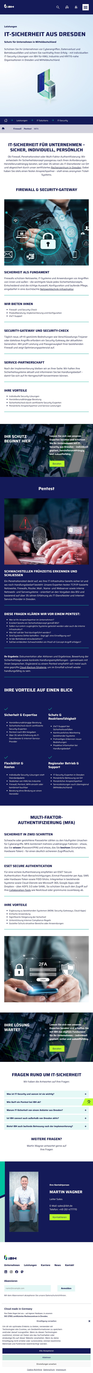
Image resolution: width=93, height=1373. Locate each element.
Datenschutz (49, 1369)
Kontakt (69, 1265)
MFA (36, 129)
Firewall (17, 129)
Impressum (61, 1369)
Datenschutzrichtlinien (56, 1295)
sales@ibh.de (65, 1206)
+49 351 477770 (68, 1209)
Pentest (28, 129)
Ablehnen (46, 1357)
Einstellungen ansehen (46, 1364)
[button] (89, 1321)
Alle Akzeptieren (46, 1351)
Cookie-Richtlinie (34, 1369)
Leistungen (21, 120)
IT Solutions (42, 120)
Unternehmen (12, 1265)
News (57, 1265)
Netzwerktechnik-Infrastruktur (57, 289)
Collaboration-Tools (20, 890)
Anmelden (66, 1288)
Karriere (45, 1265)
